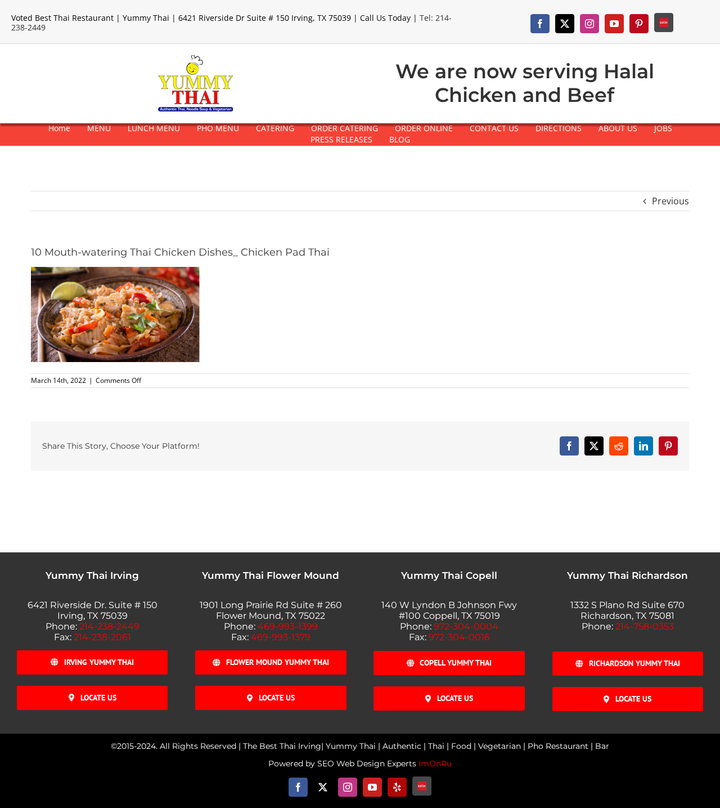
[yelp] (397, 787)
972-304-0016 (459, 637)
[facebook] (540, 23)
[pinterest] (639, 23)
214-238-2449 (109, 626)
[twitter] (564, 23)
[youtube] (614, 23)
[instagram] (589, 23)
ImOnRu (435, 763)
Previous (670, 201)
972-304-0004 (466, 626)
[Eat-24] (663, 22)
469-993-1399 (288, 626)
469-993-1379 (280, 637)
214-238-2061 (102, 637)
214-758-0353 (644, 626)
